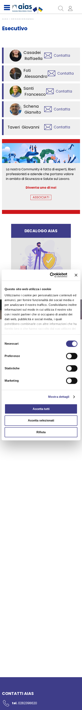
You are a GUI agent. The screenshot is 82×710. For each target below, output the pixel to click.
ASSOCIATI (41, 197)
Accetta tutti (41, 409)
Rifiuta (41, 432)
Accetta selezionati (41, 420)
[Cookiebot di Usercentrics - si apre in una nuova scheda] (50, 275)
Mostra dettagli (58, 396)
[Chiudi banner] (76, 275)
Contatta (62, 55)
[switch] (71, 356)
